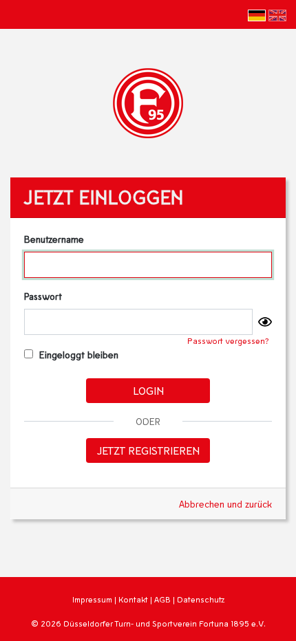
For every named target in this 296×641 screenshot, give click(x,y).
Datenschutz (200, 599)
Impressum (92, 599)
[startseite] (148, 101)
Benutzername (54, 239)
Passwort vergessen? (228, 341)
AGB (162, 599)
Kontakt (133, 599)
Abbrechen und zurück (225, 504)
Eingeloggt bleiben (77, 354)
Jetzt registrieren (148, 450)
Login (148, 390)
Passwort (43, 296)
